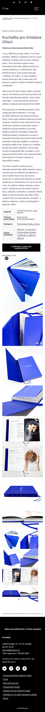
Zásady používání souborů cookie (17, 676)
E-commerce (30, 230)
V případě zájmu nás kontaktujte (21, 247)
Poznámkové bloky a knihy (22, 18)
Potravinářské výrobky (26, 232)
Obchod (20, 230)
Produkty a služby (8, 18)
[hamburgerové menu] (36, 9)
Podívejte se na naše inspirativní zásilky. (20, 695)
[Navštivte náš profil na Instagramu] (25, 2)
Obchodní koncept (10, 683)
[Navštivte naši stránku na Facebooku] (19, 2)
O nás (5, 679)
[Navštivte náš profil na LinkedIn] (14, 2)
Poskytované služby (11, 687)
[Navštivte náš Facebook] (11, 668)
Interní (5, 698)
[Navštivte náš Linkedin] (4, 668)
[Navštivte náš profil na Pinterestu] (31, 2)
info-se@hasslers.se (11, 650)
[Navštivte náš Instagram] (18, 668)
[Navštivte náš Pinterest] (24, 668)
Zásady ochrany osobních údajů (16, 691)
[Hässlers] (5, 8)
